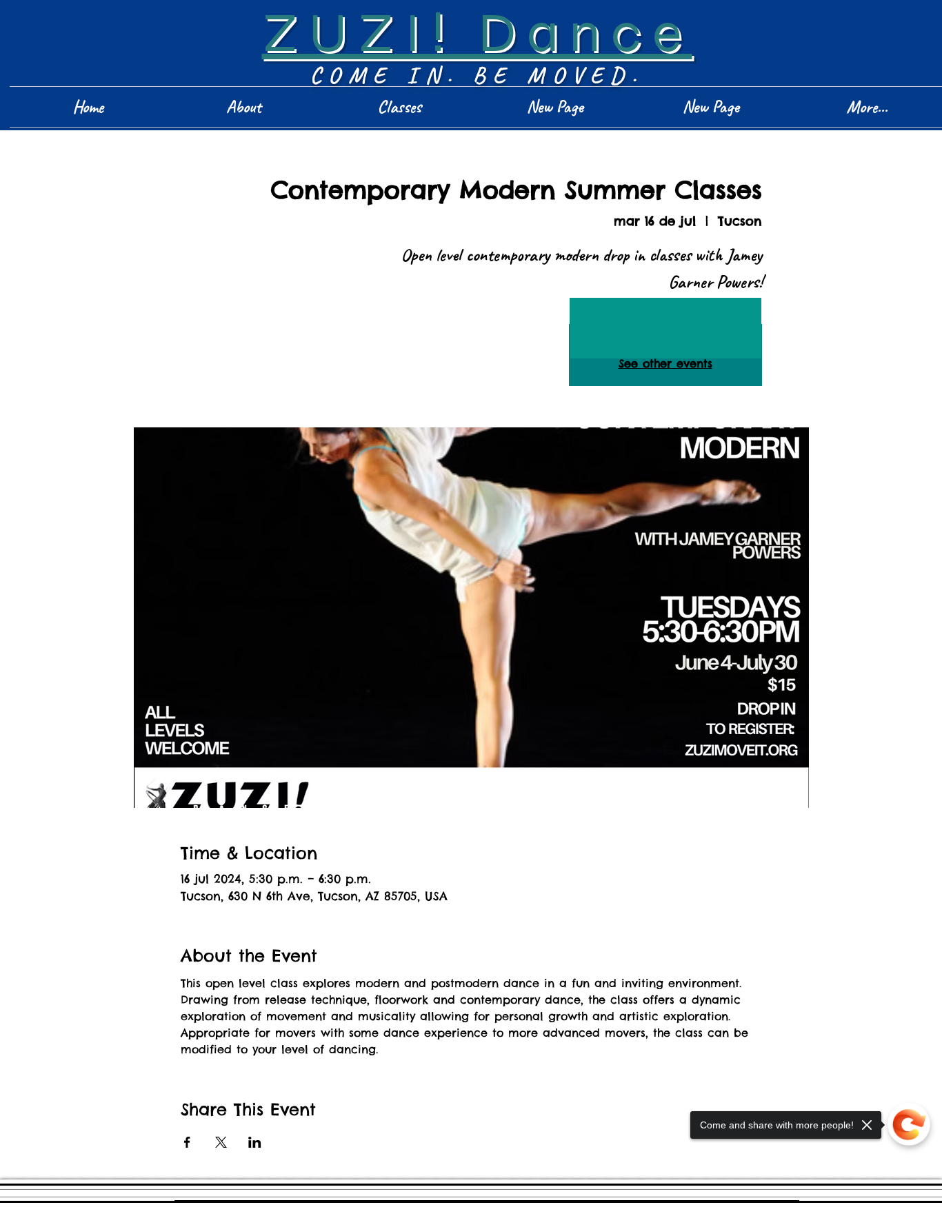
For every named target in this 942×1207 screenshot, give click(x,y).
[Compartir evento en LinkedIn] (254, 1142)
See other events (665, 363)
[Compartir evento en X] (221, 1142)
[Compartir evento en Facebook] (187, 1142)
